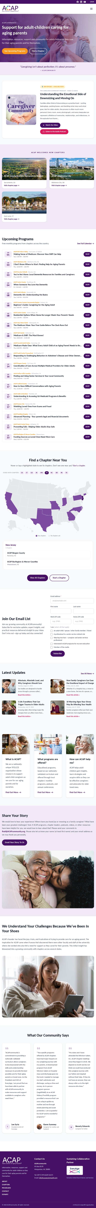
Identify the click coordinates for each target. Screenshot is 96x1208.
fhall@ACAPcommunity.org (13, 832)
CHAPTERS (6, 1185)
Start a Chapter (59, 578)
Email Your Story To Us (14, 843)
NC (51, 473)
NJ (47, 473)
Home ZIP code (78, 617)
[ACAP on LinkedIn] (81, 2)
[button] (71, 516)
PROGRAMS (6, 1188)
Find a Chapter (38, 51)
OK (57, 473)
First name (54, 607)
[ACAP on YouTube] (85, 2)
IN (36, 473)
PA (61, 473)
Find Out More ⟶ (13, 793)
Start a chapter (79, 466)
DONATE (5, 1194)
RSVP (87, 254)
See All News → (87, 674)
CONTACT (5, 1191)
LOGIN (92, 2)
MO (41, 473)
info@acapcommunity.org (48, 1178)
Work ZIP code (55, 617)
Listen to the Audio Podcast (56, 132)
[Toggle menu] (91, 8)
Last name (76, 607)
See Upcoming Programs (14, 51)
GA (32, 473)
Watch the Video (52, 125)
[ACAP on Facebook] (78, 2)
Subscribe (58, 654)
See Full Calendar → (85, 244)
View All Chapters (37, 578)
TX (66, 473)
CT (27, 473)
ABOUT (4, 1181)
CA (22, 473)
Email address (55, 596)
